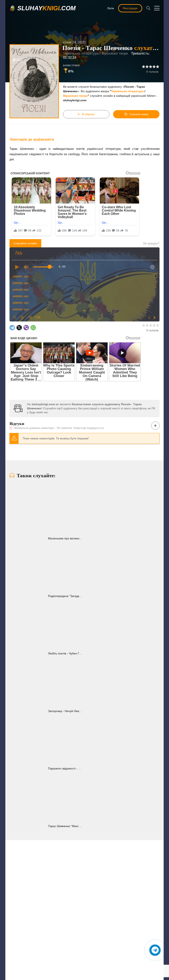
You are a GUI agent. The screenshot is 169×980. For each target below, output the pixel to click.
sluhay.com (46, 8)
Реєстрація (130, 8)
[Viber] (26, 327)
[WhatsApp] (33, 327)
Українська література (81, 53)
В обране (88, 114)
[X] (19, 327)
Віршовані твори (115, 53)
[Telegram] (12, 327)
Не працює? (151, 243)
